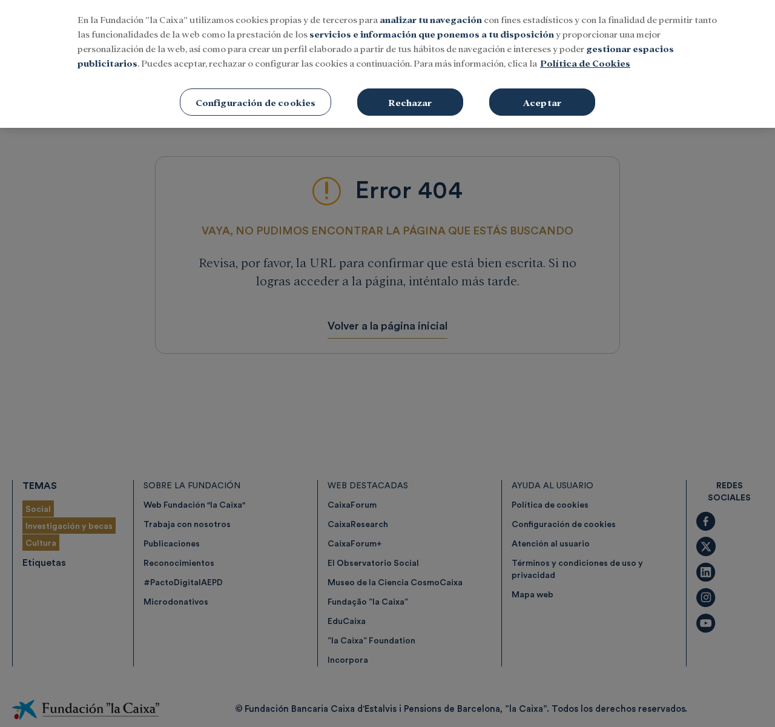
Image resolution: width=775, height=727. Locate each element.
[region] (387, 64)
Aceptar (542, 102)
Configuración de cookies (256, 102)
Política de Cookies (585, 62)
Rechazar (410, 102)
